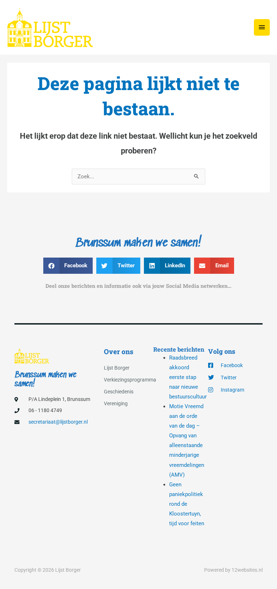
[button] (68, 266)
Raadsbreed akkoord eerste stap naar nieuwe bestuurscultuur (188, 377)
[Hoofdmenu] (262, 27)
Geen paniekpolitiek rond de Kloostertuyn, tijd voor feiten (186, 504)
